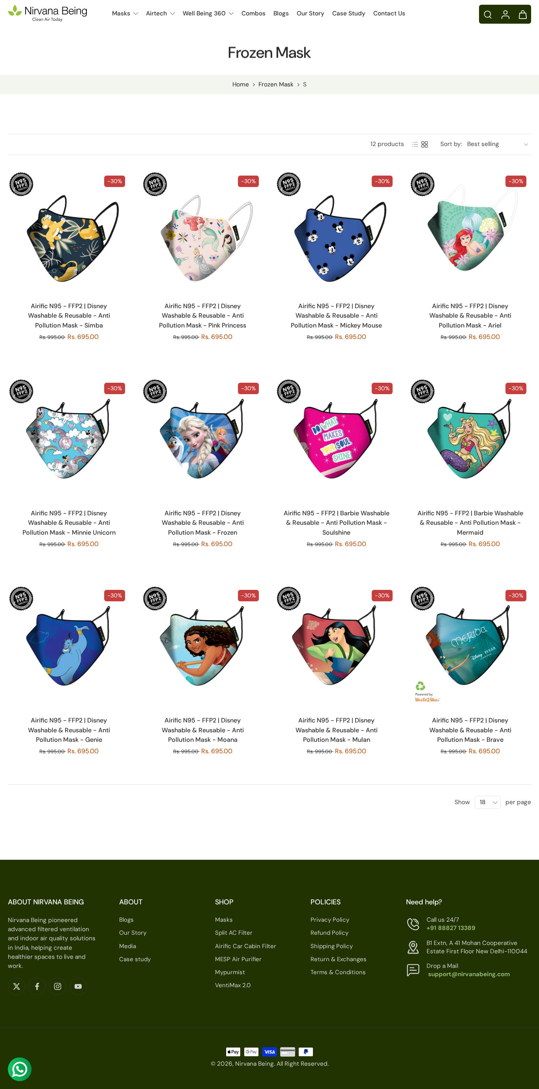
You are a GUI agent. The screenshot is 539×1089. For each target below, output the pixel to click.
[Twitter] (16, 986)
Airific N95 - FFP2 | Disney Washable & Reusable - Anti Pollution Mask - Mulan (337, 730)
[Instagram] (57, 986)
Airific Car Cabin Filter (245, 946)
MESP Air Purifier (238, 959)
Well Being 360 (204, 13)
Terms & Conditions (338, 972)
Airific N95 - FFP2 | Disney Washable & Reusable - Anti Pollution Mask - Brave (470, 730)
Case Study (348, 13)
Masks (121, 13)
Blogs (281, 13)
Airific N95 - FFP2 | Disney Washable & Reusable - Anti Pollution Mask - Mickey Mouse (336, 315)
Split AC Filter (234, 933)
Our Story (310, 13)
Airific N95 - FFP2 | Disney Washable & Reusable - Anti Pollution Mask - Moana (203, 730)
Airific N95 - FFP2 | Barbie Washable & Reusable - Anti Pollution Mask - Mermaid (470, 523)
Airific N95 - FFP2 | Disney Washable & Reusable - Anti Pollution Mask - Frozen (203, 523)
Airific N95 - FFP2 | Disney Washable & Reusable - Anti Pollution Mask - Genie (69, 730)
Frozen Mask (276, 84)
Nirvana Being (254, 1064)
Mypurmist (230, 972)
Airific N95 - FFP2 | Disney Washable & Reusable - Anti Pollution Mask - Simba (69, 315)
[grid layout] (424, 144)
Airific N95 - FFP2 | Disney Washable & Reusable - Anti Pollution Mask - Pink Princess (202, 315)
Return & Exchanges (339, 959)
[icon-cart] (522, 14)
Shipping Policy (332, 946)
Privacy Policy (330, 920)
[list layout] (415, 144)
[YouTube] (78, 986)
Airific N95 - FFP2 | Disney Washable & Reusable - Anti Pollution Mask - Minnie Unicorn (69, 523)
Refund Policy (329, 933)
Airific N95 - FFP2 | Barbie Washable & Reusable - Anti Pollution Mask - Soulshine (336, 523)
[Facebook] (37, 986)
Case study (135, 959)
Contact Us (389, 13)
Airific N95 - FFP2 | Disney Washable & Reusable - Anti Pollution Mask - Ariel (470, 315)
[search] (487, 14)
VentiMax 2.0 (233, 985)
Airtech (156, 13)
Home (240, 84)
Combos (253, 13)
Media (127, 946)
